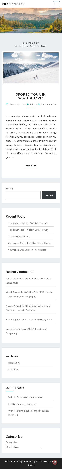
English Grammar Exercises (22, 403)
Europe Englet (13, 4)
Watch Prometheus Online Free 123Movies (27, 292)
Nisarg (31, 465)
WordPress (41, 461)
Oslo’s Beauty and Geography (21, 296)
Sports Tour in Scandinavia (31, 96)
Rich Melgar (12, 319)
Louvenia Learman (15, 328)
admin (33, 104)
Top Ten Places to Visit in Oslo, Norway (28, 229)
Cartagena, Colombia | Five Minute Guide (29, 243)
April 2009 (13, 369)
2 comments (48, 104)
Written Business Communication (25, 397)
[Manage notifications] (55, 462)
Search (9, 188)
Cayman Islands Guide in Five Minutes (27, 249)
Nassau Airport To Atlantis (19, 278)
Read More (32, 165)
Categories (11, 442)
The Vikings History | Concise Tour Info (28, 223)
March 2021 (14, 362)
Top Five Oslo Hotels (19, 236)
